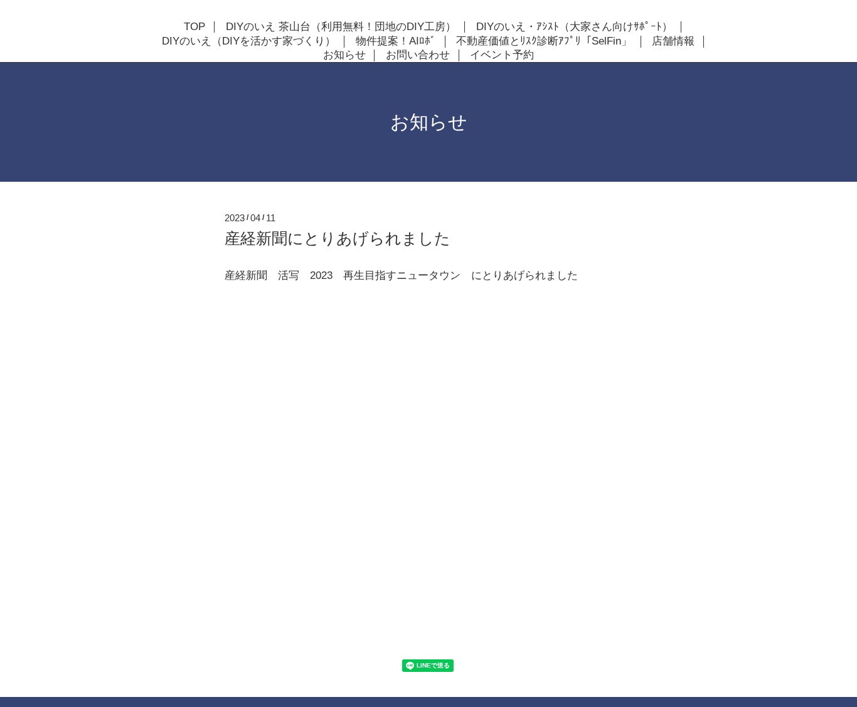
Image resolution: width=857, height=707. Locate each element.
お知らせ (344, 55)
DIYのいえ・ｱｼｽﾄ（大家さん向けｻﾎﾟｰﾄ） (574, 27)
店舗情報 (673, 41)
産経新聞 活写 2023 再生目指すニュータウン (342, 275)
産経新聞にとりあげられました (337, 238)
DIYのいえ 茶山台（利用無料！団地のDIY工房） (341, 27)
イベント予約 (502, 55)
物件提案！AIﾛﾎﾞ (396, 41)
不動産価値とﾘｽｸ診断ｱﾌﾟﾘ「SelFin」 (544, 41)
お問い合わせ (418, 55)
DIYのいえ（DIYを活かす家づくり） (249, 41)
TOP (194, 27)
